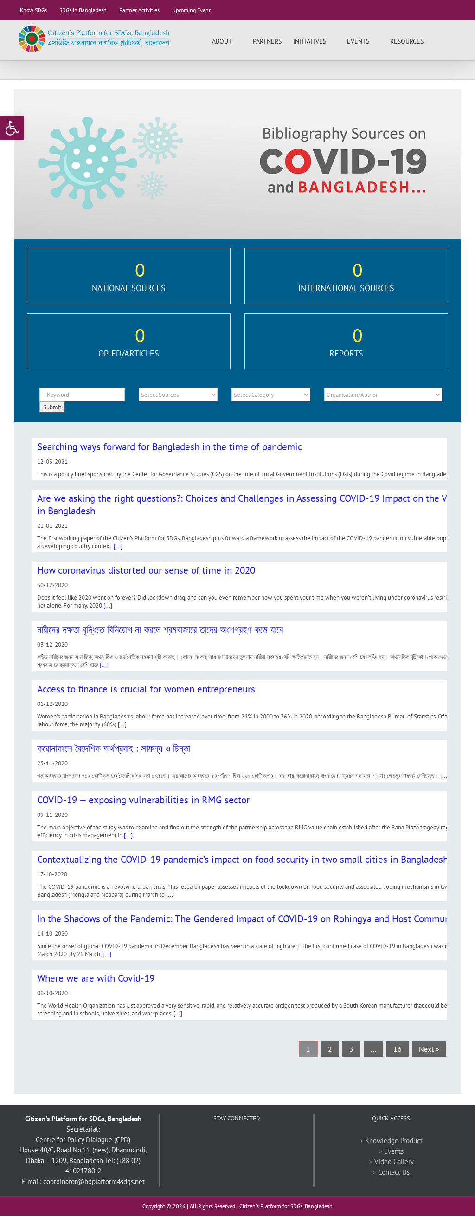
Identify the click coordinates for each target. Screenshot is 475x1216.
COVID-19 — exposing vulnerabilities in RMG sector (143, 800)
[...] (118, 546)
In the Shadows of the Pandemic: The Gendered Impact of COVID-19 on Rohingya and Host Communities (252, 918)
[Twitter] (224, 1141)
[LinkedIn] (249, 1141)
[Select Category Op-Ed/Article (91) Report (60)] (270, 394)
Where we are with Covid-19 (95, 978)
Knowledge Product (394, 1140)
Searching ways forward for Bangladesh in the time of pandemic (169, 446)
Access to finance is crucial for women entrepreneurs (146, 689)
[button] (446, 40)
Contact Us (394, 1172)
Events (394, 1151)
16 (397, 1049)
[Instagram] (261, 1141)
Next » (429, 1049)
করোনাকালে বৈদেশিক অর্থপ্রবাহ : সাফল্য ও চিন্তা (113, 748)
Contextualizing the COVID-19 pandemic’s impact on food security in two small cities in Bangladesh (242, 859)
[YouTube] (236, 1141)
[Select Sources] (178, 394)
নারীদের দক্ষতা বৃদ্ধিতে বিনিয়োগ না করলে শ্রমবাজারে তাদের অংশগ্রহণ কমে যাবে (160, 629)
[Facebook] (211, 1141)
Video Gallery (394, 1161)
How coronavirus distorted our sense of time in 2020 (146, 570)
